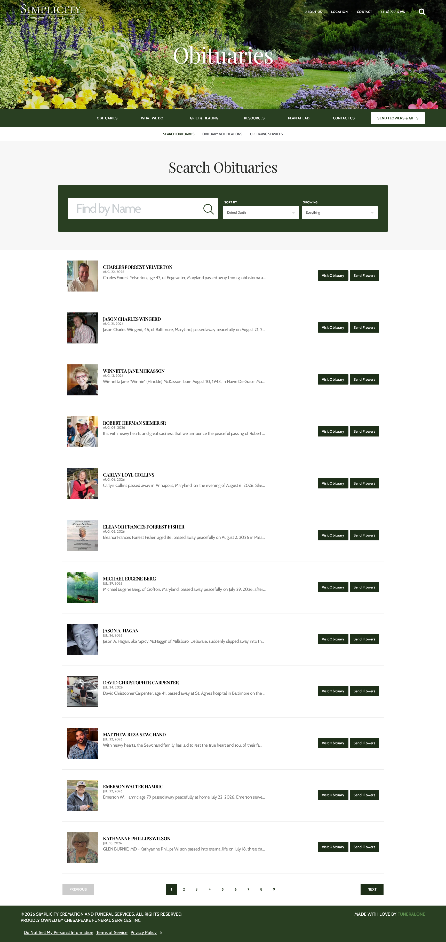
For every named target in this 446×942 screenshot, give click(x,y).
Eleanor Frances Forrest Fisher (143, 527)
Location (339, 12)
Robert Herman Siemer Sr (134, 423)
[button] (422, 11)
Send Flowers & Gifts (397, 118)
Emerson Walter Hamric (133, 786)
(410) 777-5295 (393, 12)
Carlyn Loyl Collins (128, 475)
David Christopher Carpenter (141, 682)
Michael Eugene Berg (129, 578)
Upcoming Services (266, 134)
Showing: (310, 202)
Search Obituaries (179, 134)
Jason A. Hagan (121, 630)
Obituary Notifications (222, 134)
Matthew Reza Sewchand (134, 734)
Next (372, 889)
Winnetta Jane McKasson (134, 371)
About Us (313, 12)
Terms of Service (112, 932)
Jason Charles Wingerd (132, 319)
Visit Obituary (335, 275)
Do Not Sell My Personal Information (58, 932)
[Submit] (209, 208)
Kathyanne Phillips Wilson (136, 838)
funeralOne (411, 914)
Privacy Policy (144, 932)
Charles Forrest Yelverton (137, 267)
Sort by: (231, 202)
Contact (364, 12)
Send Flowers (366, 275)
